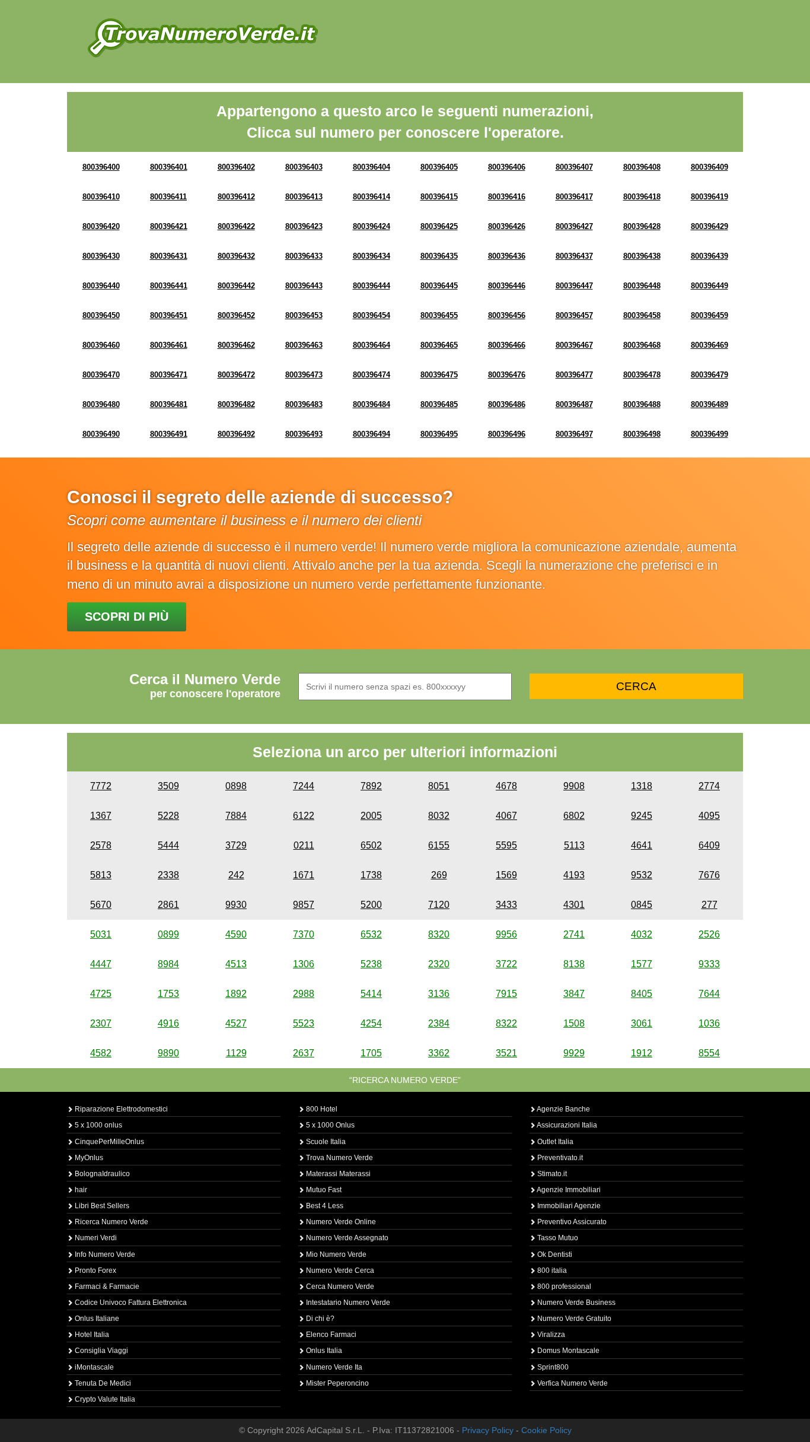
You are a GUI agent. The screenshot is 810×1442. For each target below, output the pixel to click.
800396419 (709, 196)
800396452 (236, 315)
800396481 (168, 404)
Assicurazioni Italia (566, 1125)
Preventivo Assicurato (571, 1222)
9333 (709, 964)
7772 (100, 786)
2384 (438, 1023)
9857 (303, 905)
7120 (438, 905)
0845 (641, 905)
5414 (371, 994)
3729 (236, 845)
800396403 (304, 167)
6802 (574, 816)
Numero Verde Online (340, 1222)
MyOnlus (88, 1158)
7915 (506, 994)
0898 (236, 786)
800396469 (709, 345)
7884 (236, 816)
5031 (100, 934)
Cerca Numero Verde (339, 1286)
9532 (641, 875)
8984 (168, 964)
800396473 (304, 374)
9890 (168, 1053)
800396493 (304, 434)
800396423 (304, 226)
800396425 (439, 226)
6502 (371, 845)
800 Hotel (320, 1109)
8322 (506, 1023)
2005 (371, 816)
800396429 (709, 226)
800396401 (168, 167)
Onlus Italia (323, 1350)
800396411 (168, 196)
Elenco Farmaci (330, 1334)
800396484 (371, 404)
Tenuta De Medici (102, 1383)
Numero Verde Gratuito (573, 1318)
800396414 (371, 196)
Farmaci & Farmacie (106, 1286)
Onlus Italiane (96, 1318)
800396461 (168, 345)
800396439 (709, 256)
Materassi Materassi (337, 1174)
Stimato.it (551, 1174)
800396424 (371, 226)
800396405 (439, 167)
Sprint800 (552, 1367)
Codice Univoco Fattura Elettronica (130, 1302)
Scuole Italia (325, 1142)
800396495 (439, 434)
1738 (371, 875)
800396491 (168, 434)
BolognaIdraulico (101, 1174)
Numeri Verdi (95, 1238)
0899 (168, 934)
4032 (641, 934)
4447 (100, 964)
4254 (371, 1023)
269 (439, 875)
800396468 (642, 345)
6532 (371, 934)
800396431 (168, 256)
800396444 (371, 285)
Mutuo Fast (323, 1190)
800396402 (236, 167)
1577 (641, 964)
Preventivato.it (559, 1158)
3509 (168, 786)
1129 (236, 1053)
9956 (506, 934)
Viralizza (550, 1334)
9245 (641, 816)
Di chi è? (319, 1318)
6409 (709, 845)
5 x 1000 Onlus (329, 1125)
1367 (100, 816)
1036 (709, 1023)
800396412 (236, 196)
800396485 (439, 404)
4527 (236, 1023)
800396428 (642, 226)
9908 (574, 786)
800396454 (371, 315)
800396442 (236, 285)
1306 (303, 964)
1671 (303, 875)
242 (236, 875)
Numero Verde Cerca (339, 1270)
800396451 (168, 315)
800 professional (563, 1286)
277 (709, 905)
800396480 (101, 404)
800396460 (101, 345)
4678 (506, 786)
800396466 (506, 345)
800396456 (506, 315)
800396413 (304, 196)
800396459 (709, 315)
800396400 (101, 167)
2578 (100, 845)
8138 (574, 964)
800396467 (574, 345)
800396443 (304, 285)
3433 (506, 905)
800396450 (101, 315)
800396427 (574, 226)
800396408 (642, 167)
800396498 (642, 434)
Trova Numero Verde (338, 1158)
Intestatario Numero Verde (347, 1302)
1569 (506, 875)
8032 (438, 816)
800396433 (304, 256)
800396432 (236, 256)
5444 (168, 845)
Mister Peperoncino (336, 1383)
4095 (709, 816)
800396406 (506, 167)
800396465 (439, 345)
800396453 (304, 315)
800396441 (168, 285)
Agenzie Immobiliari (568, 1190)
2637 (303, 1053)
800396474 (371, 374)
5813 (100, 875)
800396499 (709, 434)
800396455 (439, 315)
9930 (236, 905)
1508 (574, 1023)
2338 (168, 875)
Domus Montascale (567, 1350)
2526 (709, 934)
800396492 (236, 434)
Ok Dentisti (553, 1254)
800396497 (574, 434)
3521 (506, 1053)
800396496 (506, 434)
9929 (574, 1053)
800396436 (506, 256)
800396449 (709, 285)
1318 (641, 786)
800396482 (236, 404)
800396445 (439, 285)
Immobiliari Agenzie (568, 1206)
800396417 (574, 196)
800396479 (709, 374)
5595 (506, 845)
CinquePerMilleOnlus (108, 1142)
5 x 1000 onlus (97, 1125)
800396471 (168, 374)
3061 (641, 1023)
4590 (236, 934)
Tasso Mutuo (556, 1238)
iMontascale (93, 1367)
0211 (304, 845)
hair (80, 1190)
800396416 (506, 196)
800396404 (371, 167)
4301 (574, 905)
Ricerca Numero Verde (110, 1222)
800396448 (642, 285)
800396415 (439, 196)
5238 (371, 964)
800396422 (236, 226)
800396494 (371, 434)
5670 (100, 905)
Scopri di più (126, 616)
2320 (438, 964)
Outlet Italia (554, 1142)
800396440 (101, 285)
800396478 (642, 374)
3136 (438, 994)
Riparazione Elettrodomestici (120, 1109)
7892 (371, 786)
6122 (303, 816)
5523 (303, 1023)
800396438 (642, 256)
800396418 (642, 196)
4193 (574, 875)
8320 (438, 934)
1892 (236, 994)
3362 (438, 1053)
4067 (506, 816)
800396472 (236, 374)
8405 (641, 994)
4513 (236, 964)
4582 (100, 1053)
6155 (438, 845)
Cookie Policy (546, 1430)
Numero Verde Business (575, 1302)
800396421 (168, 226)
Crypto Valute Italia (104, 1399)
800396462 (236, 345)
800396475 (439, 374)
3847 (574, 994)
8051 (438, 786)
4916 (168, 1023)
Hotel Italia (91, 1334)
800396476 (506, 374)
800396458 (642, 315)
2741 (574, 934)
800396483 (304, 404)
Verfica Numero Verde (571, 1383)
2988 (303, 994)
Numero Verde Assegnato (346, 1238)
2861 (168, 905)
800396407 (574, 167)
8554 (709, 1053)
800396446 (506, 285)
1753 (168, 994)
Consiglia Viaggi (100, 1350)
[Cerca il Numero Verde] (203, 37)
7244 (303, 786)
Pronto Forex (94, 1270)
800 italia (551, 1270)
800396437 (574, 256)
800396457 (574, 315)
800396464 (371, 345)
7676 (709, 875)
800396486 (506, 404)
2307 (100, 1023)
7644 (709, 994)
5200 (371, 905)
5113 (574, 845)
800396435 (439, 256)
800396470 (101, 374)
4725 (100, 994)
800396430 (101, 256)
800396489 (709, 404)
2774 (709, 786)
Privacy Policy (488, 1430)
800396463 (304, 345)
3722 (506, 964)
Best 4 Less (323, 1206)
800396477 (574, 374)
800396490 (101, 434)
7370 (303, 934)
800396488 (642, 404)
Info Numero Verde (104, 1254)
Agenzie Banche (562, 1109)
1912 (641, 1053)
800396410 (101, 196)
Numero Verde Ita (333, 1367)
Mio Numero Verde (335, 1254)
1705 (371, 1053)
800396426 (506, 226)
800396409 (709, 167)
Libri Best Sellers (101, 1206)
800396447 (574, 285)
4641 (641, 845)
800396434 (371, 256)
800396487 (574, 404)
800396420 (101, 226)
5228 (168, 816)
